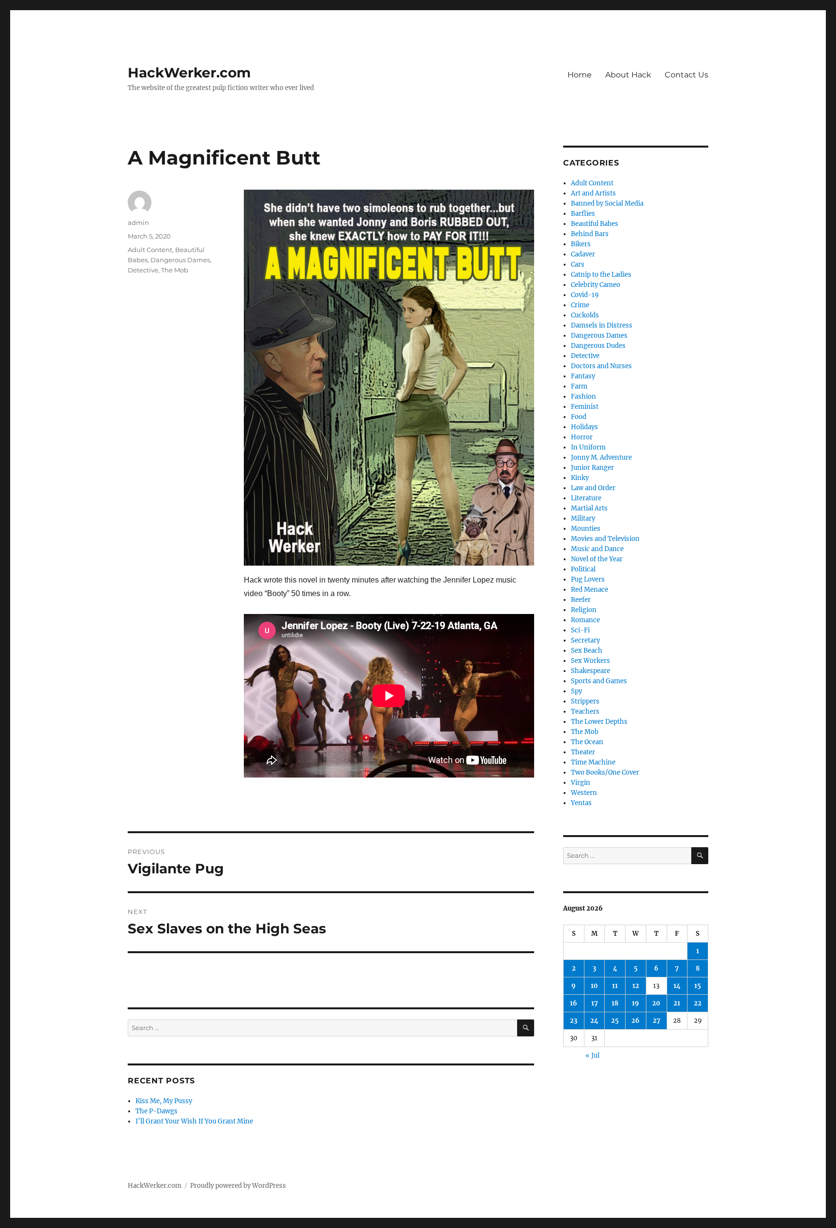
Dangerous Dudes (598, 346)
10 (594, 986)
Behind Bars (590, 234)
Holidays (584, 427)
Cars (577, 264)
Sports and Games (599, 681)
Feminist (584, 407)
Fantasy (583, 376)
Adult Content (150, 250)
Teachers (585, 711)
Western (584, 793)
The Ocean (587, 742)
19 (635, 1003)
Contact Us (686, 74)
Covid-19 (585, 295)
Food (578, 417)
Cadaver (583, 254)
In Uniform (588, 447)
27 (656, 1021)
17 (594, 1003)
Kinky (580, 478)
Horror (582, 437)
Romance (585, 620)
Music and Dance (597, 549)
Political (583, 569)
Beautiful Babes (594, 224)
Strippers (585, 701)
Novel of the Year (597, 559)
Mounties (585, 528)
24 (594, 1021)
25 (615, 1021)
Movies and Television (605, 539)
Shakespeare (590, 671)
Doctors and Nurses (601, 366)
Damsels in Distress (601, 325)
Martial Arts (589, 508)
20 (656, 1003)
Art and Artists (593, 193)
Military (583, 518)
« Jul (592, 1055)
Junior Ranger (592, 468)
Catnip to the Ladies (601, 274)
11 (615, 986)
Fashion (583, 396)
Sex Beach (586, 650)
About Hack (628, 74)
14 (677, 986)
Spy (576, 691)
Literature (586, 498)
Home (579, 74)
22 (698, 1003)
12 (635, 986)
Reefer (581, 600)
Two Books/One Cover (605, 772)
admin (138, 222)
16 (573, 1003)
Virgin (580, 783)
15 (697, 986)
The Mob (174, 270)
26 (635, 1021)
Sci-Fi (580, 630)
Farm (579, 386)
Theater (583, 752)
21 (676, 1003)
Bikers (581, 244)
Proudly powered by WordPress (238, 1186)
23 (573, 1021)
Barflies (583, 214)
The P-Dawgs (156, 1111)
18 (615, 1003)
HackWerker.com (189, 72)
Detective (143, 270)
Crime (580, 305)
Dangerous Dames (180, 260)
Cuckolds (585, 315)
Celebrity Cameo (595, 285)
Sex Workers (590, 661)
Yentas (581, 803)
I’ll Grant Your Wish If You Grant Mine (194, 1121)
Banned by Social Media (607, 203)
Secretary (585, 640)
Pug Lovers (588, 579)
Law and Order (593, 488)
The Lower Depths (599, 722)
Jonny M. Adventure (601, 457)
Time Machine (593, 762)
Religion (584, 610)
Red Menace (589, 589)
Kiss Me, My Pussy (163, 1101)
